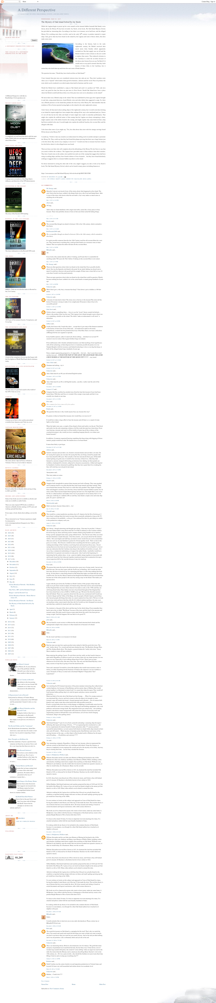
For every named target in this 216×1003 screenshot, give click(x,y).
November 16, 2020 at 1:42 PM (53, 752)
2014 (9, 628)
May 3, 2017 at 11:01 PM (52, 200)
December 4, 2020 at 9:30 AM (53, 926)
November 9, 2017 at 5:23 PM (53, 399)
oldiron (48, 450)
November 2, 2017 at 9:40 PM (53, 386)
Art (47, 740)
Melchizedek (50, 503)
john (47, 620)
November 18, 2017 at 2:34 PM (53, 406)
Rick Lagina (87, 179)
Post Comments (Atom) (57, 989)
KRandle (49, 250)
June (11, 579)
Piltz (47, 401)
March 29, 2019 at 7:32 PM (52, 639)
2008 (9, 645)
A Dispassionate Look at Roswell (18, 695)
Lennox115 (50, 389)
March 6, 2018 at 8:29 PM (52, 500)
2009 (9, 642)
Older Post (102, 984)
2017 (9, 559)
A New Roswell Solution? (23, 750)
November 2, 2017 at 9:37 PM (53, 376)
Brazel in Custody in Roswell (25, 680)
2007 (9, 648)
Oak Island (78, 179)
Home (73, 984)
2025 (9, 536)
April (11, 609)
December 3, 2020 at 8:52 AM (53, 832)
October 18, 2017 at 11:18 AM (53, 360)
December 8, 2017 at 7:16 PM (53, 470)
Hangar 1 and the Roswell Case (18, 593)
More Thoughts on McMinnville (18, 739)
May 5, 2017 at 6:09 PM (52, 284)
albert (48, 203)
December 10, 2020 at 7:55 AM (53, 940)
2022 (9, 544)
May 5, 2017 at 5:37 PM (52, 261)
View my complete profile (25, 821)
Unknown (49, 287)
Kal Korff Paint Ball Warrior (24, 797)
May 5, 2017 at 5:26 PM (52, 247)
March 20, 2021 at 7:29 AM (53, 969)
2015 (9, 625)
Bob (47, 928)
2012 (9, 633)
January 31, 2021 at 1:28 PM (53, 958)
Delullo (48, 481)
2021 (9, 547)
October (12, 567)
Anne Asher (50, 362)
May (11, 582)
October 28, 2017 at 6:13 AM (53, 368)
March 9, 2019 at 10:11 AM (53, 617)
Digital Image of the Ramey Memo (26, 781)
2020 (9, 550)
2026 (9, 533)
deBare (48, 324)
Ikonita (48, 221)
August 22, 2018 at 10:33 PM (53, 523)
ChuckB (49, 511)
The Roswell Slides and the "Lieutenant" (20, 726)
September (13, 570)
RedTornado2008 (51, 231)
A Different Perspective (36, 9)
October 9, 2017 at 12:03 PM (53, 294)
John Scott (49, 309)
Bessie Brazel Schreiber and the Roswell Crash (25, 709)
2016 (9, 622)
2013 (9, 630)
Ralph (48, 409)
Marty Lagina (60, 179)
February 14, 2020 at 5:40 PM (53, 717)
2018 (9, 556)
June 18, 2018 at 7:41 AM (52, 509)
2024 (9, 539)
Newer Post (44, 984)
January (12, 618)
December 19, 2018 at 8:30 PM (53, 562)
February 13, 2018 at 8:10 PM (53, 478)
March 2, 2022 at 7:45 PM (52, 977)
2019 (9, 553)
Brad (47, 565)
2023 (9, 542)
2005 (9, 654)
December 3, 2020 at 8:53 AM (53, 911)
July (11, 576)
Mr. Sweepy (50, 188)
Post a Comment (45, 981)
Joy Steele (51, 179)
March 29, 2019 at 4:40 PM (52, 627)
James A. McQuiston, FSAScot (55, 755)
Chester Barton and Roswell (24, 766)
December (13, 561)
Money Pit (69, 179)
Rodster (48, 961)
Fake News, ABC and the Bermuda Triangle (22, 590)
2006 (9, 651)
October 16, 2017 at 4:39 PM (53, 321)
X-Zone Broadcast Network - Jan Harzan (21, 601)
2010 (9, 639)
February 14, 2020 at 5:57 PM (53, 738)
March (12, 612)
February (12, 615)
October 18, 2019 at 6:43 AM (53, 680)
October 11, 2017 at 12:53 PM (53, 306)
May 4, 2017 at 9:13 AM (52, 218)
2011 (9, 636)
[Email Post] (65, 176)
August (12, 573)
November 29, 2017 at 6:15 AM (53, 447)
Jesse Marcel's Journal (22, 664)
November (13, 564)
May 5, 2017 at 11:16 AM (52, 229)
